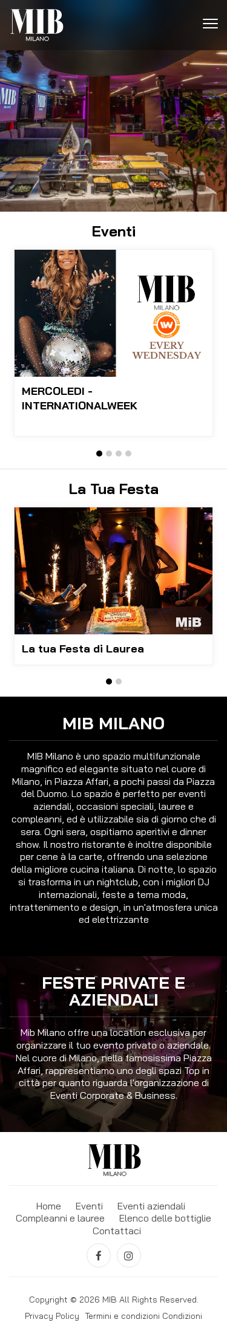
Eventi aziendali (151, 1206)
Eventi (89, 1206)
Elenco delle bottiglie (165, 1218)
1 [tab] (99, 454)
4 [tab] (128, 454)
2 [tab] (109, 454)
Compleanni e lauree (60, 1218)
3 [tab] (119, 454)
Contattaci (117, 1231)
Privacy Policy (52, 1316)
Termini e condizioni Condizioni (143, 1316)
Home (48, 1206)
